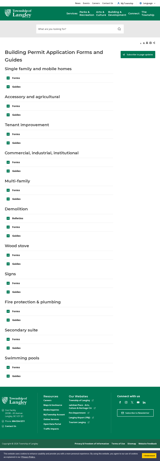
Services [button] (72, 13)
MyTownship (127, 3)
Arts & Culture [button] (101, 13)
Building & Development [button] (117, 13)
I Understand (148, 456)
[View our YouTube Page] (138, 402)
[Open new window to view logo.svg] (14, 400)
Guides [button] (16, 86)
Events (86, 3)
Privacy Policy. (28, 457)
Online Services (51, 419)
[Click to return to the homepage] (18, 13)
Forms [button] (16, 78)
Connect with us (128, 396)
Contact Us (107, 3)
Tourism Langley (77, 422)
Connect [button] (134, 13)
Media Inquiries (51, 409)
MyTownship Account (54, 414)
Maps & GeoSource (53, 405)
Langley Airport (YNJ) (79, 417)
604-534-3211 (18, 421)
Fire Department (77, 412)
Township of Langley (79, 400)
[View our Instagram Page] (126, 402)
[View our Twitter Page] (132, 402)
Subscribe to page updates (139, 54)
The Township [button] (148, 13)
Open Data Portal (52, 424)
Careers (96, 3)
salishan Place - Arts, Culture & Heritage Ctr (80, 406)
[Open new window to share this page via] (154, 42)
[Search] (119, 28)
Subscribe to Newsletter (137, 413)
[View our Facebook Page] (120, 402)
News (77, 3)
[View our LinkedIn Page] (144, 402)
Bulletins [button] (17, 218)
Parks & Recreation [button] (87, 13)
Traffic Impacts (51, 428)
